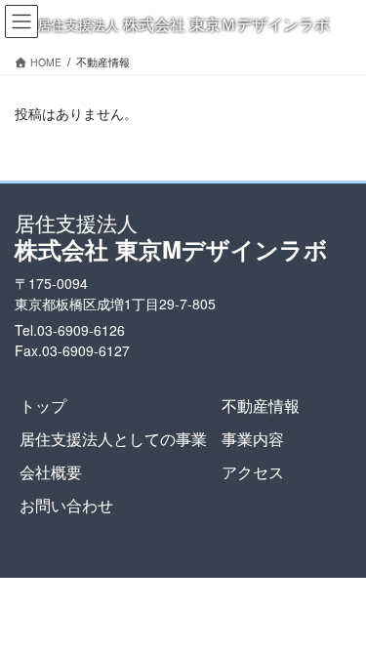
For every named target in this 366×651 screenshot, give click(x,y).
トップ (43, 405)
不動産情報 (261, 405)
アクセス (253, 472)
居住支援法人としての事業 (113, 438)
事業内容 (253, 438)
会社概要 (51, 472)
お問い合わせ (66, 505)
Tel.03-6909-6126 (70, 330)
